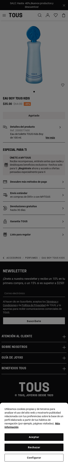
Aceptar (34, 437)
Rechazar (34, 447)
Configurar (34, 457)
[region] (34, 434)
